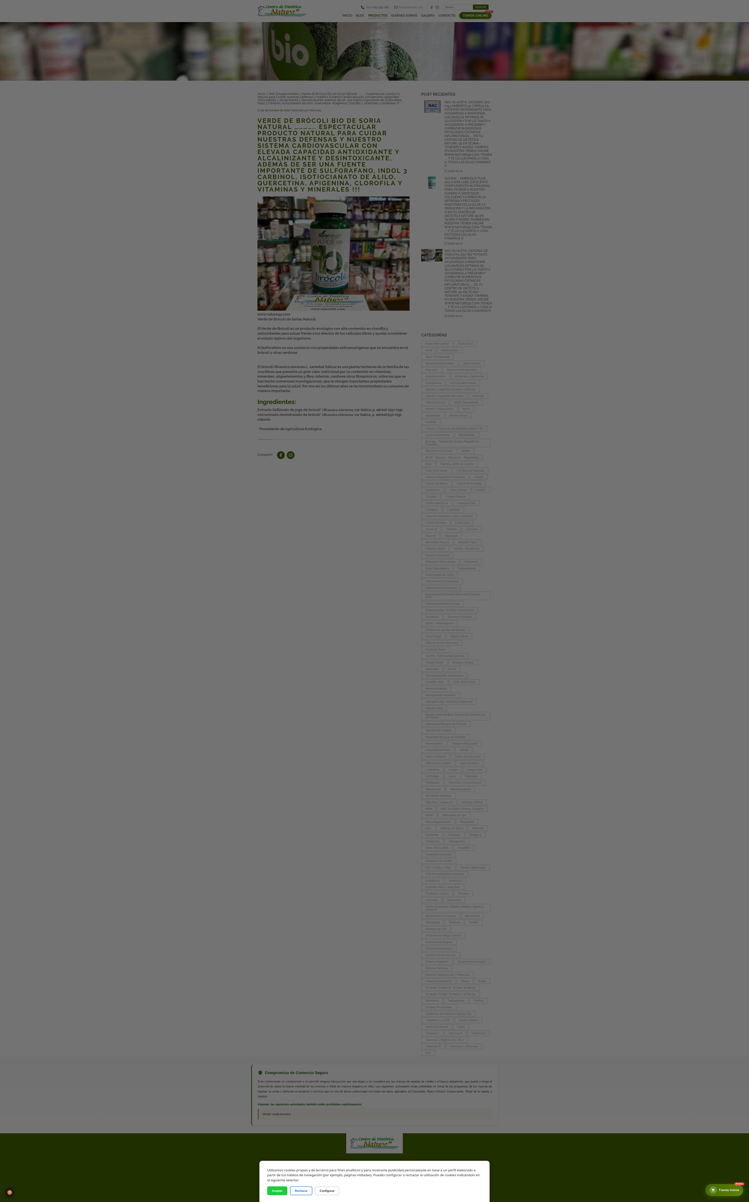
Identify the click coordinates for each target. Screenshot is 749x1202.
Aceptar (277, 1190)
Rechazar (301, 1190)
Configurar (327, 1190)
